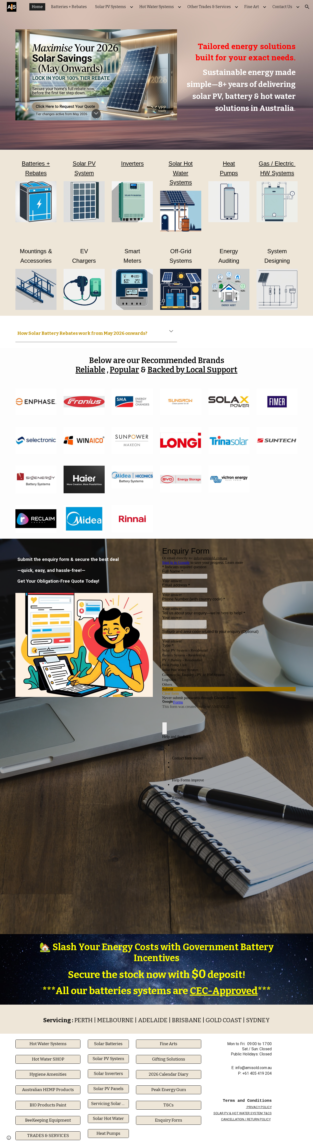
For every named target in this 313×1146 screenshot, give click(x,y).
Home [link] (37, 6)
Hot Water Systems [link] (156, 6)
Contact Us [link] (282, 6)
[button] (307, 7)
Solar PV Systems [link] (110, 6)
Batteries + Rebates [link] (69, 6)
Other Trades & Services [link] (209, 6)
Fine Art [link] (251, 6)
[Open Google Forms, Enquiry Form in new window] (288, 551)
